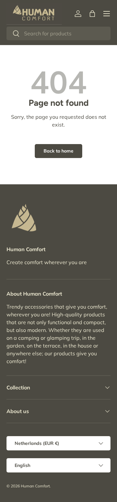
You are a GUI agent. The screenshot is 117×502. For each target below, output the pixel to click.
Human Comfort (35, 486)
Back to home (58, 151)
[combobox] (58, 33)
